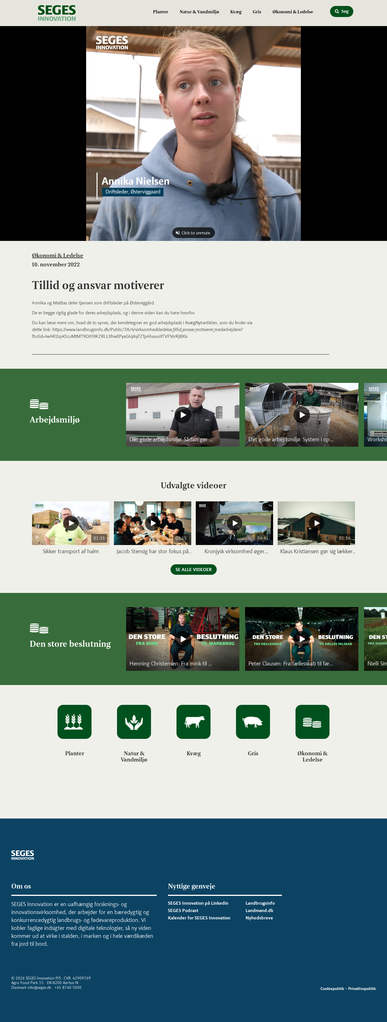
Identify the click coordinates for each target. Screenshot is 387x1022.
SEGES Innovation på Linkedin (198, 903)
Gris (257, 11)
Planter (160, 11)
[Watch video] (182, 415)
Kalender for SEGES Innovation (199, 918)
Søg (344, 11)
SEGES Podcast (183, 910)
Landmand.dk (259, 910)
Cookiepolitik (332, 988)
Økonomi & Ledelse (293, 11)
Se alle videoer (194, 569)
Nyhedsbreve (259, 918)
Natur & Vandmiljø (199, 11)
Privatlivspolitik (362, 988)
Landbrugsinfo (260, 903)
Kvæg (235, 11)
